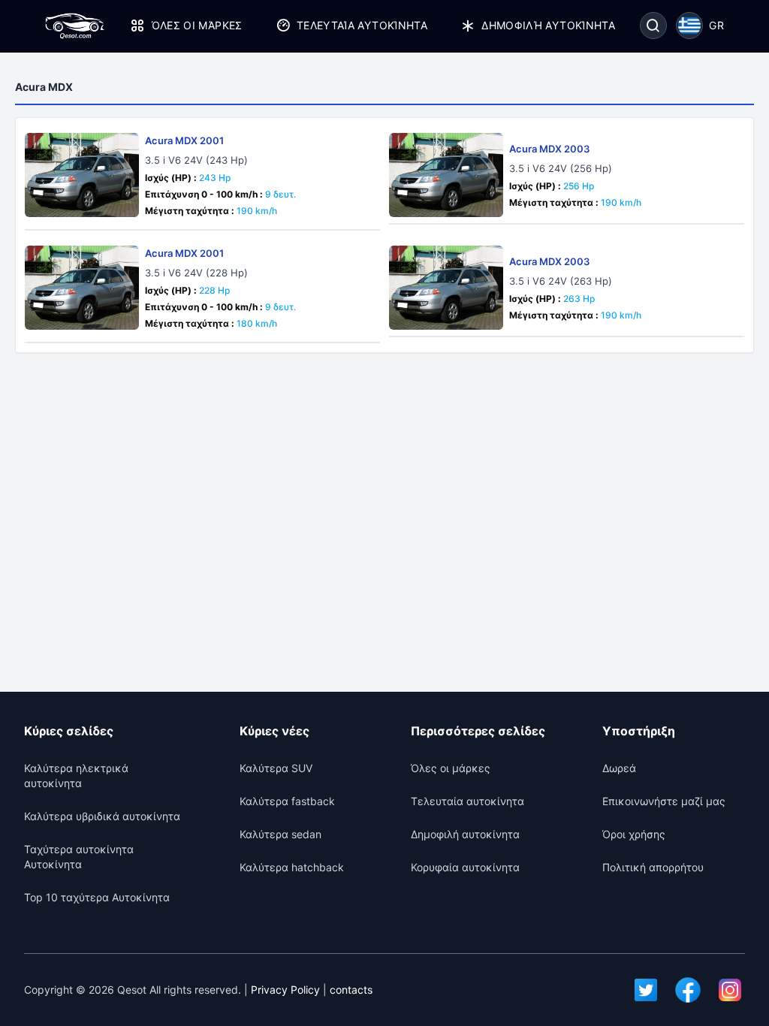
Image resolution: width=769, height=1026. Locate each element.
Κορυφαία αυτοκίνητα (465, 867)
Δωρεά (619, 768)
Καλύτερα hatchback (292, 867)
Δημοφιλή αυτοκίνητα (548, 25)
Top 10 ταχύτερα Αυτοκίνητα (97, 897)
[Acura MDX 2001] (82, 175)
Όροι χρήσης (633, 834)
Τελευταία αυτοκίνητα (362, 25)
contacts (351, 989)
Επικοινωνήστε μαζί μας (663, 801)
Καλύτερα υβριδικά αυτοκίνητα (102, 816)
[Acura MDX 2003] (446, 175)
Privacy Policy (285, 989)
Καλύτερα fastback (287, 801)
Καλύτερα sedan (280, 834)
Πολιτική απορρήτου (653, 867)
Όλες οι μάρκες (197, 25)
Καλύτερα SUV (276, 768)
